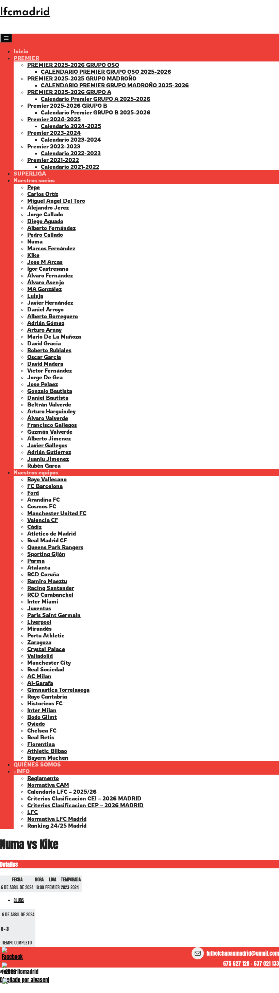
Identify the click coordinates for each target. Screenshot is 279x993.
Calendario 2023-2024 (71, 139)
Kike (33, 255)
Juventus (39, 608)
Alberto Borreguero (52, 316)
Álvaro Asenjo (45, 282)
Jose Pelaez (42, 384)
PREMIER (26, 58)
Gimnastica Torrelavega (58, 689)
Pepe (33, 187)
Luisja (35, 295)
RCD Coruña (43, 574)
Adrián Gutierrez (49, 452)
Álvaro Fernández (50, 275)
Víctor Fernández (49, 370)
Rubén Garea (44, 465)
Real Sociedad (45, 669)
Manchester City (49, 662)
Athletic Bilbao (47, 750)
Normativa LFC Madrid (56, 818)
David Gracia (44, 343)
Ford (33, 492)
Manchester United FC (56, 513)
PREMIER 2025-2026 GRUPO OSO (73, 64)
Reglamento (43, 778)
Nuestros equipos (36, 472)
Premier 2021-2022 (53, 160)
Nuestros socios (34, 180)
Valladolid (40, 655)
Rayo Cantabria (47, 696)
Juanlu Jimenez (48, 458)
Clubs (19, 900)
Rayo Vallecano (47, 479)
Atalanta (38, 567)
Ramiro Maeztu (47, 581)
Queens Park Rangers (55, 547)
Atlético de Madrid (51, 533)
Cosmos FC (41, 506)
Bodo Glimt (42, 717)
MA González (44, 289)
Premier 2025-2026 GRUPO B (67, 105)
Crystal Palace (46, 649)
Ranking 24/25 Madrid (56, 825)
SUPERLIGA (30, 173)
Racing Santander (50, 587)
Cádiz (34, 526)
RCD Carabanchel (50, 594)
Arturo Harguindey (51, 411)
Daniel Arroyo (45, 309)
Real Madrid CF (47, 540)
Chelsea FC (41, 730)
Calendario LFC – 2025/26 (62, 791)
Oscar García (44, 357)
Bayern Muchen (47, 757)
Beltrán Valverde (49, 404)
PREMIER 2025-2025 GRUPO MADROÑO (81, 78)
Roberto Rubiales (49, 350)
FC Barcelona (45, 486)
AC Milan (39, 676)
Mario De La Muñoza (54, 336)
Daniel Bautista (47, 397)
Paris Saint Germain (54, 615)
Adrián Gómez (45, 323)
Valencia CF (42, 520)
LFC (32, 812)
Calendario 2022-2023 (71, 153)
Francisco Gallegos (52, 424)
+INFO (22, 771)
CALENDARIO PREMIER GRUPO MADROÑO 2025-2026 (115, 85)
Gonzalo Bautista (49, 390)
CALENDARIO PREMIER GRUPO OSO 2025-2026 (106, 71)
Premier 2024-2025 (54, 119)
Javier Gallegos (47, 445)
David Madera (45, 363)
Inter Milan (41, 710)
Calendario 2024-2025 (71, 126)
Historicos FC (45, 703)
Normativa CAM (48, 784)
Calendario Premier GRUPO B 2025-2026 (95, 112)
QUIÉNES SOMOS (37, 764)
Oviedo (36, 723)
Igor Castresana (47, 268)
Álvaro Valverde (47, 418)
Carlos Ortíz (42, 194)
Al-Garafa (40, 683)
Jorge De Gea (45, 377)
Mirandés (39, 628)
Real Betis (40, 737)
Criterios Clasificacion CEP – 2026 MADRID (85, 805)
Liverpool (39, 621)
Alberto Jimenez (49, 438)
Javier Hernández (50, 302)
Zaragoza (39, 642)
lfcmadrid (25, 12)
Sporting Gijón (46, 553)
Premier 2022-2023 (53, 146)
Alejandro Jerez (48, 207)
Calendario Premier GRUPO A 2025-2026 (95, 98)
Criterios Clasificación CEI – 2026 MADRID (84, 798)
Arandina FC (43, 499)
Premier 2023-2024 (54, 132)
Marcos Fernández (51, 248)
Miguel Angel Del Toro (56, 200)
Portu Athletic (46, 635)
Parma (36, 560)
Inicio (21, 51)
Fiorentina (41, 744)
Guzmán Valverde (49, 431)
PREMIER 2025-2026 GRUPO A (69, 92)
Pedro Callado (45, 234)
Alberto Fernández (51, 227)
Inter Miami (42, 601)
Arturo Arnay (44, 329)
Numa (35, 241)
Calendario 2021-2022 (70, 166)
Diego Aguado (45, 221)
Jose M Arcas (45, 261)
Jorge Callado (45, 214)
